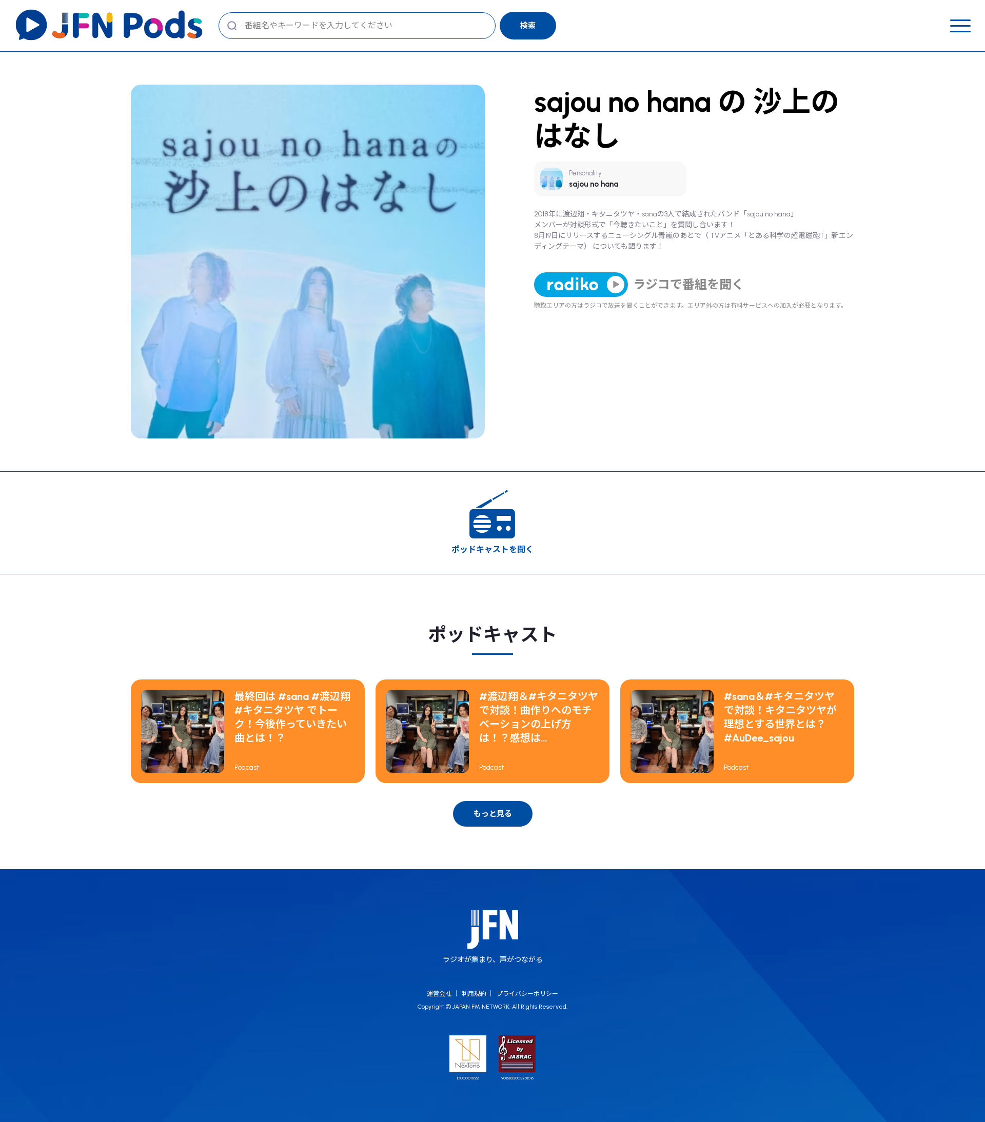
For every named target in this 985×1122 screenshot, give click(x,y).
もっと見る (493, 813)
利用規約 (474, 993)
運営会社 (439, 993)
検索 (528, 25)
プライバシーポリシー (527, 993)
